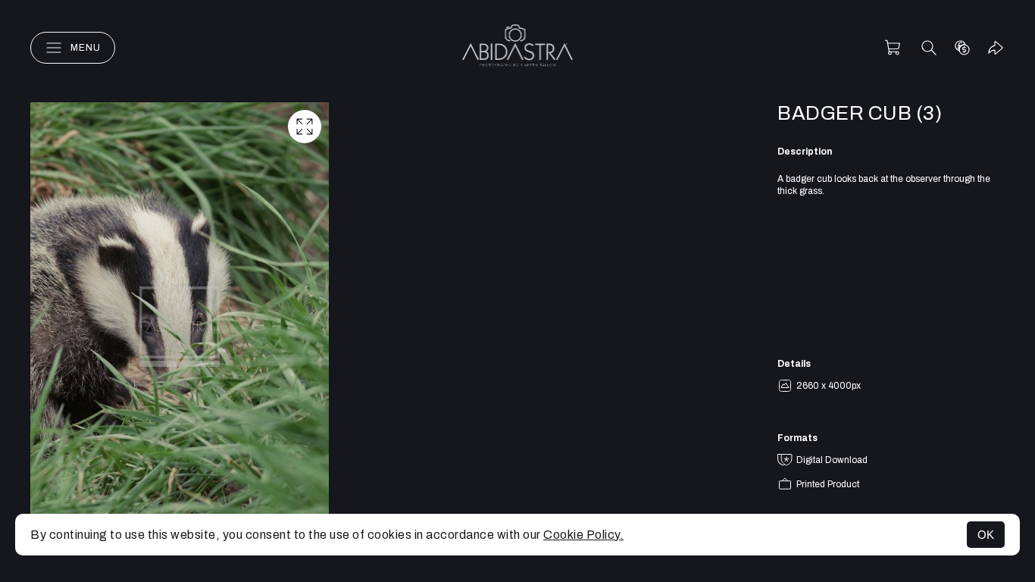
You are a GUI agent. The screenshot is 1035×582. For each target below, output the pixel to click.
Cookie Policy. (583, 534)
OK (985, 534)
